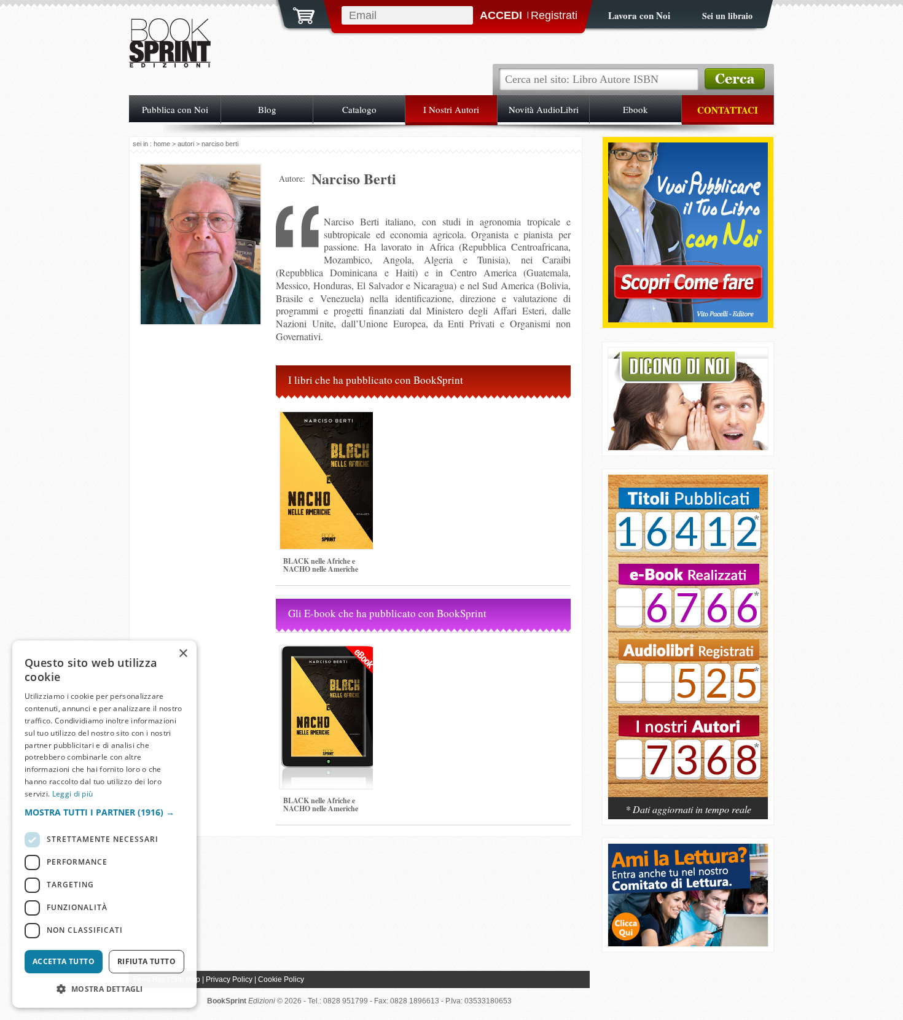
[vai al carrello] (296, 14)
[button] (104, 812)
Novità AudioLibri (544, 109)
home (162, 143)
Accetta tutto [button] (64, 961)
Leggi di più (72, 793)
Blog (267, 109)
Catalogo (359, 109)
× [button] (182, 653)
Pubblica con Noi (175, 109)
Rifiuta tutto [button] (146, 961)
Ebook (635, 109)
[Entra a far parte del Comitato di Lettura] (688, 943)
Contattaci (727, 110)
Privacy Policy (229, 979)
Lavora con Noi (639, 15)
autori (186, 143)
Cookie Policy (281, 979)
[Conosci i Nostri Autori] (688, 642)
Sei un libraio (727, 15)
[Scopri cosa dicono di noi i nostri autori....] (688, 447)
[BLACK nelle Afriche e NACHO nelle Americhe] (328, 554)
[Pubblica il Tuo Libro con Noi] (688, 319)
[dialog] (104, 824)
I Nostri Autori (451, 109)
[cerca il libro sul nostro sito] (735, 79)
